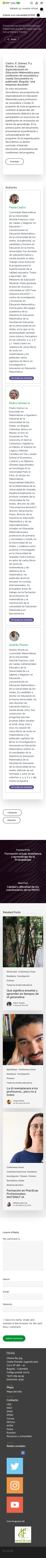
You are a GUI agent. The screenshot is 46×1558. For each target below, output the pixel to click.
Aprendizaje (12, 1070)
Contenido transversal (16, 1172)
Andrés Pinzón (18, 644)
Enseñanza (11, 976)
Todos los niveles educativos (19, 985)
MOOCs (11, 1422)
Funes (10, 1429)
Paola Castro (17, 207)
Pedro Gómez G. (19, 403)
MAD (9, 1408)
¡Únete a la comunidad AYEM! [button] (19, 15)
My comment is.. (12, 1239)
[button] (41, 3)
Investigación (23, 976)
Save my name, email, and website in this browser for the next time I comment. (22, 1323)
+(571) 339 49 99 (15, 1376)
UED (9, 1404)
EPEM (10, 1415)
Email (6, 1291)
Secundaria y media (15, 1181)
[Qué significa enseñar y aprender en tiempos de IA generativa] (23, 963)
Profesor (10, 981)
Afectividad (12, 972)
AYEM (10, 1425)
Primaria (23, 1176)
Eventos (11, 1432)
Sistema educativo (15, 1185)
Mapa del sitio (14, 1391)
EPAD (10, 1411)
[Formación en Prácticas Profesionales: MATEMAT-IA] (23, 1161)
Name (7, 1279)
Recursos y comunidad (19, 1436)
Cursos (10, 1418)
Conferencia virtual (26, 972)
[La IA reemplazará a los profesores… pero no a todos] (23, 1061)
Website (7, 1304)
